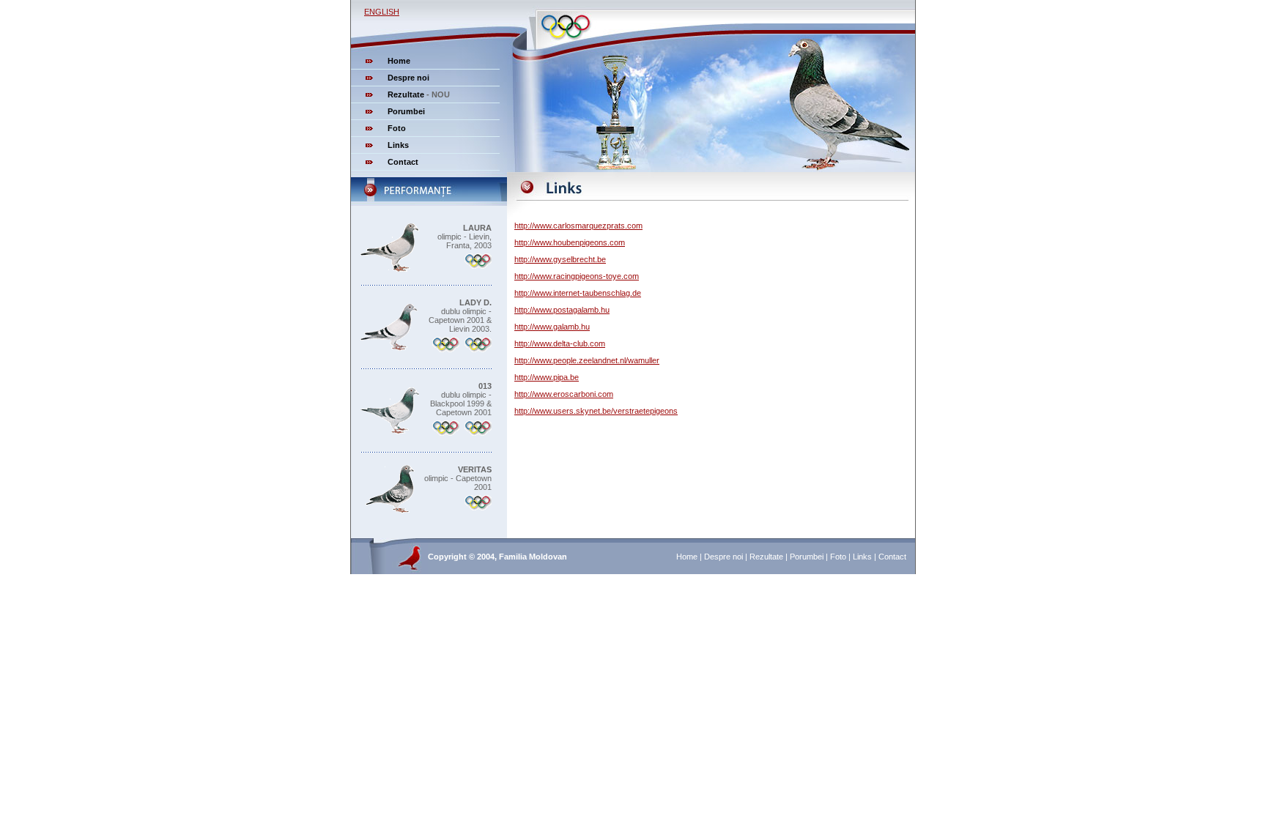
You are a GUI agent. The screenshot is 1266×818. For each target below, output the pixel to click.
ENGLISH (381, 11)
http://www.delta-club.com (559, 343)
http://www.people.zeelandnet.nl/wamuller (586, 360)
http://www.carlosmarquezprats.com (578, 225)
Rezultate (406, 94)
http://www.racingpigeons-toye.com (576, 276)
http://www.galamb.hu (552, 326)
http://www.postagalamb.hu (562, 309)
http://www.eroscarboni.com (563, 394)
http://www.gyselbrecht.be (560, 259)
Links (398, 145)
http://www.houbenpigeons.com (569, 242)
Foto (397, 128)
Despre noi (408, 77)
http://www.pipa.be (546, 377)
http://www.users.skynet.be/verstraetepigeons (596, 410)
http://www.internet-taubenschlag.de (577, 293)
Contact (403, 161)
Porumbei (406, 111)
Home (399, 60)
